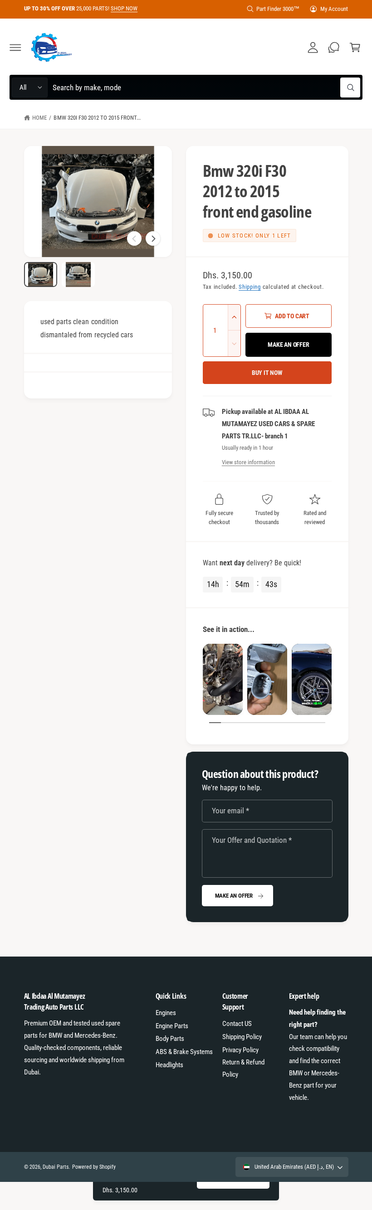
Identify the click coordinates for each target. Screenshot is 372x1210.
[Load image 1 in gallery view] (40, 274)
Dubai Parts (56, 1167)
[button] (15, 47)
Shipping (250, 286)
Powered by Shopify (94, 1167)
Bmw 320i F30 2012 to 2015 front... (97, 117)
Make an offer (288, 344)
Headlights (169, 1065)
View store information (248, 462)
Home (39, 117)
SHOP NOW (124, 8)
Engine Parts (172, 1026)
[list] (267, 679)
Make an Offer (234, 895)
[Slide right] (153, 238)
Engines (166, 1013)
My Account (334, 8)
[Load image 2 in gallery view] (78, 274)
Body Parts (170, 1039)
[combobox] (206, 87)
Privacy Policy (240, 1050)
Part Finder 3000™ (277, 8)
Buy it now (267, 372)
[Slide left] (134, 238)
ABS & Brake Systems (184, 1052)
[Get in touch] (333, 47)
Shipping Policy (242, 1037)
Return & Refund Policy (243, 1068)
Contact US (237, 1024)
